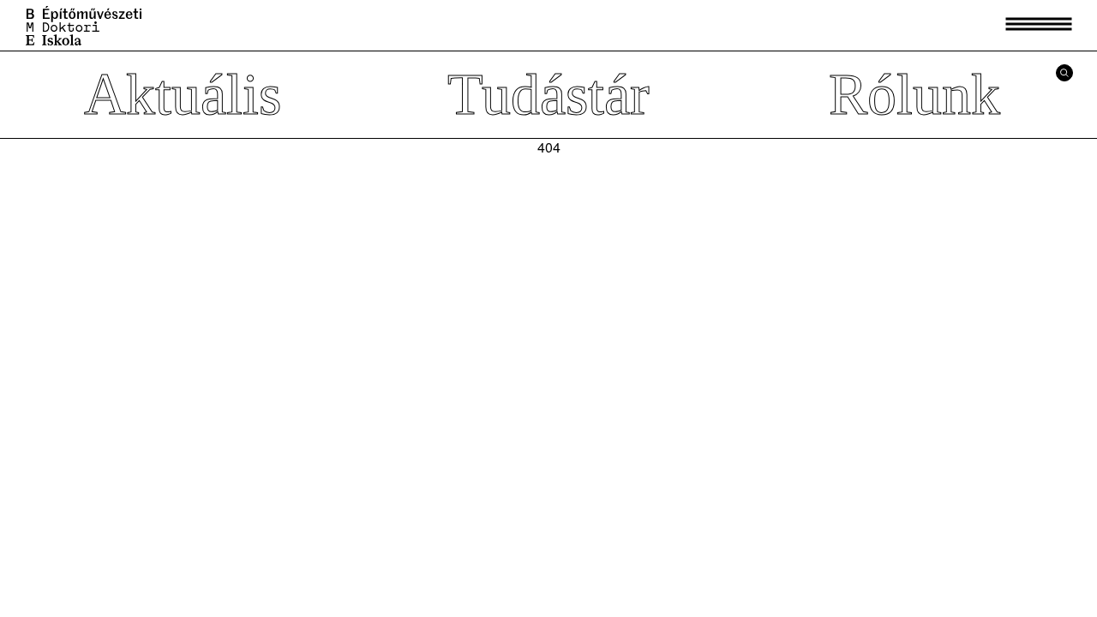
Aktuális (182, 94)
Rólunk (914, 94)
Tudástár (548, 94)
